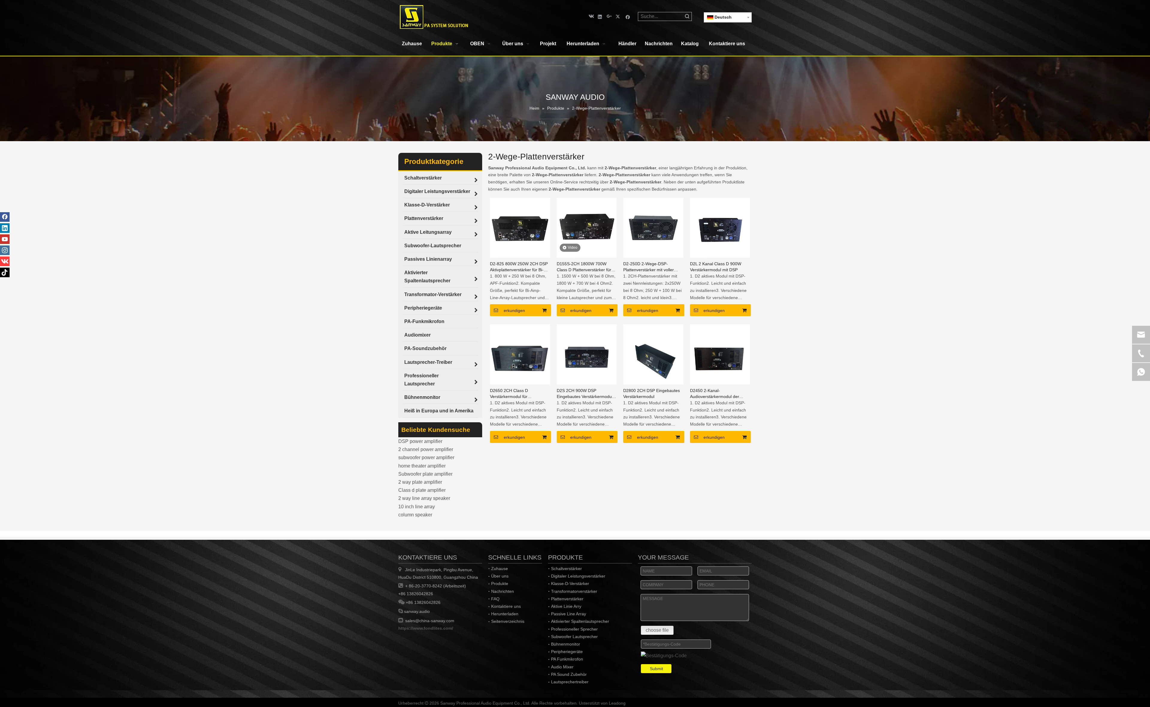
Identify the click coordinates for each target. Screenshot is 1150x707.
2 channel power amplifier (425, 449)
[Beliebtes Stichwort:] (687, 16)
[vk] (590, 16)
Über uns (500, 576)
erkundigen (514, 310)
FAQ (495, 598)
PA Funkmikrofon (567, 659)
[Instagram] (5, 250)
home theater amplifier (422, 465)
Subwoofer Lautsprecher (574, 636)
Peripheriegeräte (567, 651)
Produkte (499, 583)
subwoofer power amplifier (426, 457)
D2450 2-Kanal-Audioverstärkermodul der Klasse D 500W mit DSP (714, 394)
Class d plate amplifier (422, 490)
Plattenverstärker (567, 598)
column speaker (415, 514)
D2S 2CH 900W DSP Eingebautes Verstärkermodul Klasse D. (585, 394)
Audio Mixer (562, 666)
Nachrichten (502, 591)
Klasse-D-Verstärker (570, 583)
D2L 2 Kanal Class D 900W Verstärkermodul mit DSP (715, 266)
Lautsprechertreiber (569, 681)
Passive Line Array (568, 613)
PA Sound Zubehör (569, 674)
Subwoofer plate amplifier (425, 474)
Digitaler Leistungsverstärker (578, 576)
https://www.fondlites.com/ (425, 628)
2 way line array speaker (424, 498)
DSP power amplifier (420, 441)
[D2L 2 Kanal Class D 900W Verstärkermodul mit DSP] (720, 227)
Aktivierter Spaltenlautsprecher (580, 621)
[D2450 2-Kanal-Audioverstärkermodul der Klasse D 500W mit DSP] (720, 354)
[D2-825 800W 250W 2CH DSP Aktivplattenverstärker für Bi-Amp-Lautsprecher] (520, 227)
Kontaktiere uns (506, 606)
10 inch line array (416, 506)
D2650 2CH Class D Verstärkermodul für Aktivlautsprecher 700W (512, 394)
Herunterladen (504, 613)
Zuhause (499, 568)
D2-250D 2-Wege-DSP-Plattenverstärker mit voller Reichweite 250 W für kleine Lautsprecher (649, 267)
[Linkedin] (600, 16)
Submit (656, 668)
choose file (657, 630)
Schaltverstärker (566, 568)
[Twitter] (618, 16)
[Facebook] (628, 16)
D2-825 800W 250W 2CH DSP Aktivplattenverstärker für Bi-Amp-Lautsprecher (519, 267)
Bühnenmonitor (565, 644)
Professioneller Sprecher (574, 629)
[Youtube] (5, 239)
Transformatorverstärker (574, 591)
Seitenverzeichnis (507, 621)
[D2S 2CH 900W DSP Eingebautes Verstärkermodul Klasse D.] (587, 354)
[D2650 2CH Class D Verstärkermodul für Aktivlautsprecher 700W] (520, 354)
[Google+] (609, 16)
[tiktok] (5, 272)
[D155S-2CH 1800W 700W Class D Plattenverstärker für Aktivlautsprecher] (587, 227)
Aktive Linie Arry (566, 606)
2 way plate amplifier (420, 482)
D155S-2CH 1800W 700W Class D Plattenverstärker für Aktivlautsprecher (584, 267)
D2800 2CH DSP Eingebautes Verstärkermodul (651, 393)
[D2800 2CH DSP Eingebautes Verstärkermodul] (653, 354)
